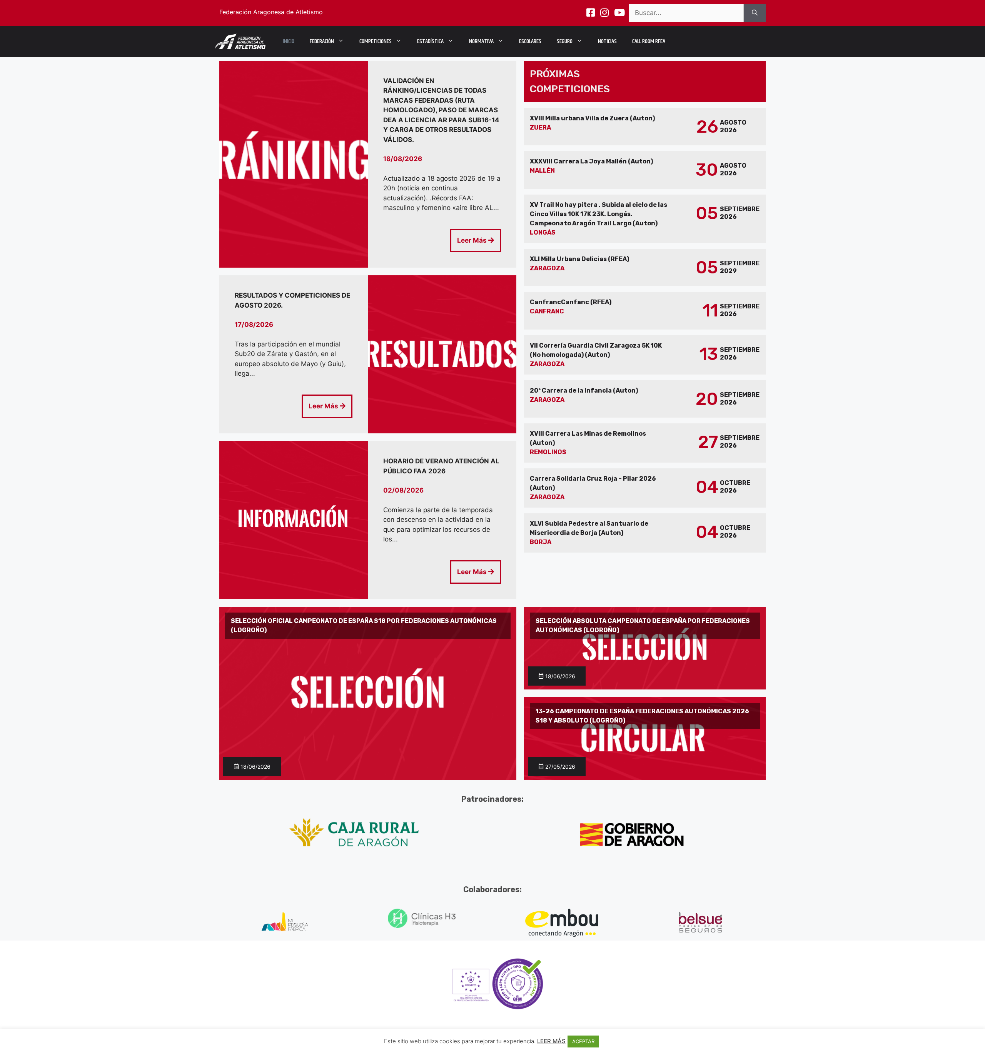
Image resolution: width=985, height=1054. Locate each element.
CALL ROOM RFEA (648, 41)
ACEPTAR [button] (583, 1041)
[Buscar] (755, 13)
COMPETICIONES (375, 41)
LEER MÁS (551, 1041)
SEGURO (565, 41)
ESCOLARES (530, 41)
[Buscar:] (686, 13)
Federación (322, 41)
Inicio (288, 41)
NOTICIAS (607, 41)
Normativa (481, 41)
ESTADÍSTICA (430, 41)
